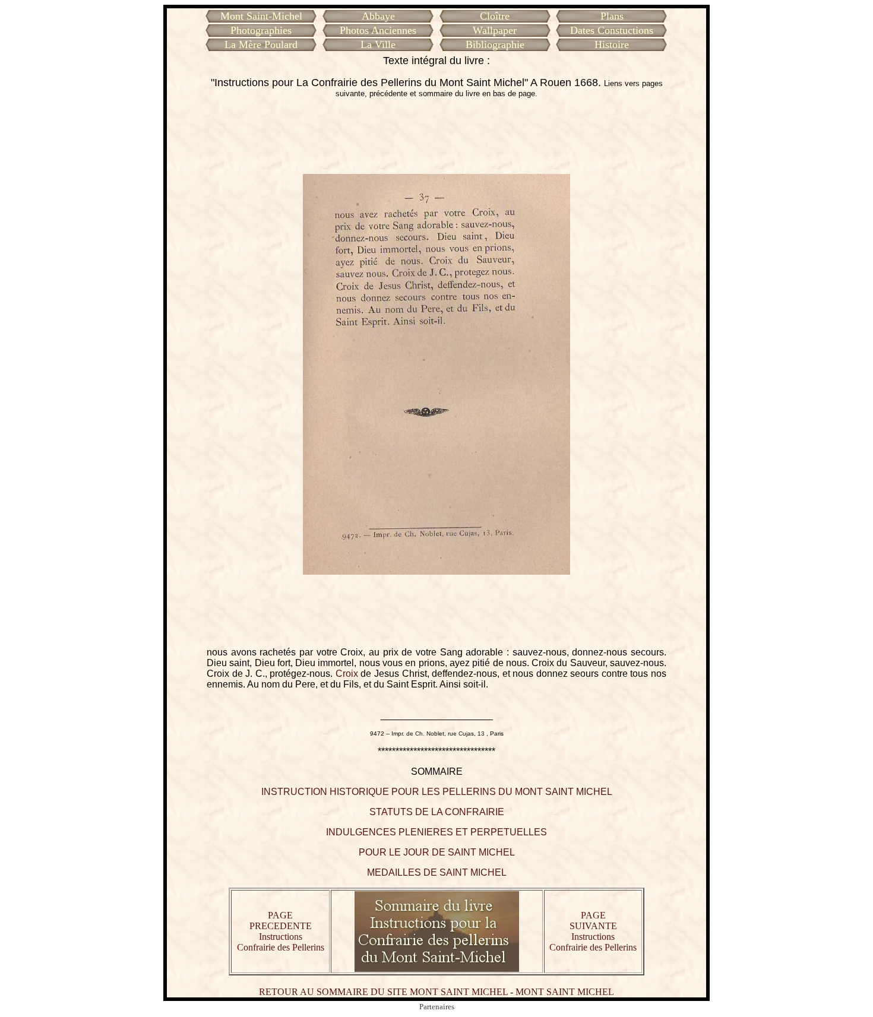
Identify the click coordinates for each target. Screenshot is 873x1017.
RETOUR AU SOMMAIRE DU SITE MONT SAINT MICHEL (383, 992)
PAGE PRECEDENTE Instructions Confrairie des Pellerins (280, 931)
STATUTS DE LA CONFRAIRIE (436, 812)
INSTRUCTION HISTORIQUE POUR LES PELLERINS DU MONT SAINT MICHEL (436, 792)
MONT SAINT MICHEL (564, 992)
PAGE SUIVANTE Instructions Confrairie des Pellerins (593, 931)
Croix (347, 674)
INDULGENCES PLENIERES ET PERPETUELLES (436, 832)
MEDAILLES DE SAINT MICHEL (437, 872)
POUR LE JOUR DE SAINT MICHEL (437, 852)
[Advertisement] (436, 136)
